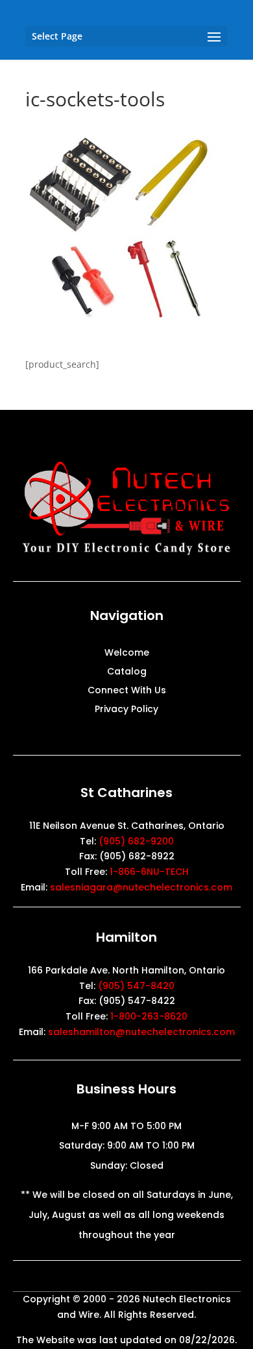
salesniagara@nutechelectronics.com (141, 887)
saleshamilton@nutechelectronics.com (141, 1031)
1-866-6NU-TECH (149, 871)
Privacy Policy (126, 709)
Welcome (126, 653)
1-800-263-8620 (148, 1016)
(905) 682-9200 (136, 841)
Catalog (127, 672)
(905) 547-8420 (136, 985)
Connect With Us (127, 691)
